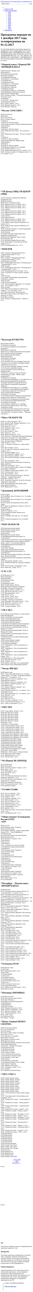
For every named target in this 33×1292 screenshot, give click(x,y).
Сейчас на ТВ (8, 9)
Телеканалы (8, 30)
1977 (9, 17)
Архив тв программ (10, 10)
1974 (9, 12)
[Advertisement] (16, 172)
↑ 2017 (16, 1161)
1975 (9, 14)
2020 (9, 25)
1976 (9, 15)
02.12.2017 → (16, 1163)
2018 (9, 22)
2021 (9, 27)
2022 (9, 28)
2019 (9, 23)
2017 (9, 20)
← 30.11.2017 (16, 1159)
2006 (9, 19)
